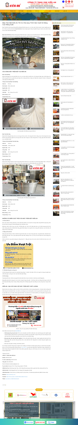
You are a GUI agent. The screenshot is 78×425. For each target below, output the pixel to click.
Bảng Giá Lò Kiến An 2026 (65, 172)
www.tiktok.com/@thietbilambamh (12, 378)
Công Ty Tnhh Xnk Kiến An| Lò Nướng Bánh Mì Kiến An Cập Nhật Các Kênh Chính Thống (67, 212)
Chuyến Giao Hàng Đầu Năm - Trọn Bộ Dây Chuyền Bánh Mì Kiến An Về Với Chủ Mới (68, 167)
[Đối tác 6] (56, 395)
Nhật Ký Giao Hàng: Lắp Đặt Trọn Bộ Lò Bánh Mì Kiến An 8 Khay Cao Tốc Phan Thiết (67, 199)
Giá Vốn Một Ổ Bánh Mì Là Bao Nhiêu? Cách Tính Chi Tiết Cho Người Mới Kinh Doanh (67, 128)
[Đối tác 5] (33, 395)
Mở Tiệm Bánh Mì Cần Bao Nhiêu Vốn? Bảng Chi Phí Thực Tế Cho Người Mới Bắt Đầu (67, 122)
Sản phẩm (29, 11)
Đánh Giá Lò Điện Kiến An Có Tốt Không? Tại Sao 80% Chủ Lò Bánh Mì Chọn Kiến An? (67, 180)
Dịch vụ (37, 11)
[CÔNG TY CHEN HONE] (67, 395)
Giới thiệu (21, 11)
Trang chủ (13, 11)
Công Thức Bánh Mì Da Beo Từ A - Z (67, 76)
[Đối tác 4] (22, 395)
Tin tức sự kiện (47, 11)
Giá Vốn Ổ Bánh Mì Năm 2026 (66, 95)
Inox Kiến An (24, 347)
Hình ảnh (57, 11)
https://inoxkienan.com (10, 374)
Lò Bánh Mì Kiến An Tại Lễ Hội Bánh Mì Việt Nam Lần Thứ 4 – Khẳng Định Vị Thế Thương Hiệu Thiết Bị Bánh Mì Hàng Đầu (68, 90)
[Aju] (45, 395)
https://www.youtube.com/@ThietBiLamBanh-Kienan (17, 376)
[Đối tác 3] (10, 395)
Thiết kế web (69, 419)
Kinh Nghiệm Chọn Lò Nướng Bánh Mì (67, 70)
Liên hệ (65, 11)
